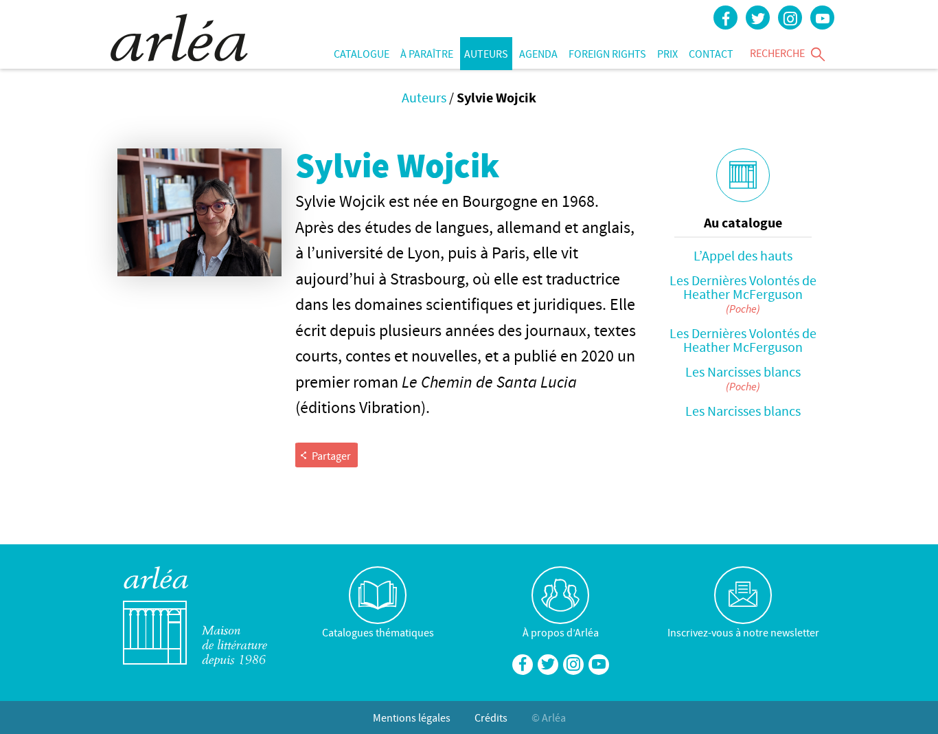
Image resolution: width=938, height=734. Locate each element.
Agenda (538, 53)
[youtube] (822, 17)
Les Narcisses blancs (743, 371)
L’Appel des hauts (743, 255)
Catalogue (361, 53)
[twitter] (758, 17)
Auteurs (486, 53)
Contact (711, 53)
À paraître (426, 53)
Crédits (490, 717)
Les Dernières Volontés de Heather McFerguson (743, 286)
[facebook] (725, 17)
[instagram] (790, 17)
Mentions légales (411, 717)
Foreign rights (607, 53)
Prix (667, 53)
